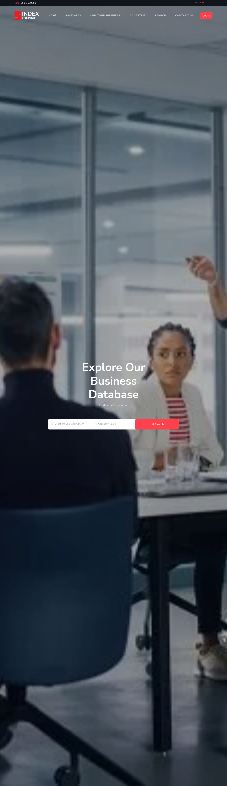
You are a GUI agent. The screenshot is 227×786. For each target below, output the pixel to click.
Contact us (184, 15)
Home (52, 15)
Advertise (137, 15)
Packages (73, 15)
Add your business (105, 15)
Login (206, 15)
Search (160, 15)
